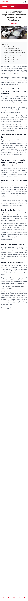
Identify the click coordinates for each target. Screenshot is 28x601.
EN (19, 2)
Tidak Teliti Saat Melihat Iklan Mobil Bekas (15, 56)
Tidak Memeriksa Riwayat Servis (12, 59)
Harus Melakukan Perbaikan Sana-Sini (14, 50)
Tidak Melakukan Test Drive (11, 58)
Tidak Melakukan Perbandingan (12, 61)
